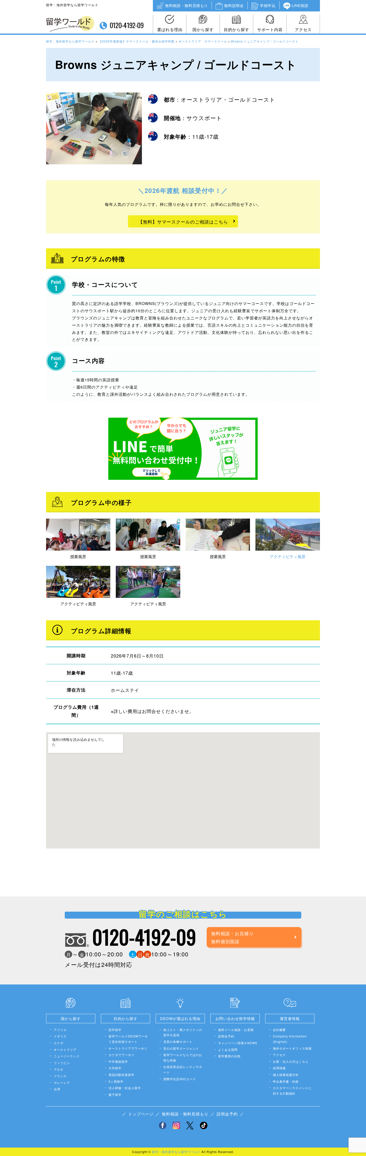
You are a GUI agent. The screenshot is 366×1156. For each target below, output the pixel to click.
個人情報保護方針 (286, 1074)
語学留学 (115, 1029)
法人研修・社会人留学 (125, 1088)
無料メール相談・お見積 (236, 1029)
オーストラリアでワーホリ (128, 1048)
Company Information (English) (290, 1039)
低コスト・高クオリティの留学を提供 (182, 1032)
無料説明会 (234, 5)
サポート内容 (270, 29)
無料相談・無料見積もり (186, 5)
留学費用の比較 (229, 1056)
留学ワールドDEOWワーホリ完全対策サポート (128, 1039)
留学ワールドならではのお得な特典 (182, 1057)
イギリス (60, 1036)
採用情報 (279, 1068)
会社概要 (279, 1029)
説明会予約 (226, 1036)
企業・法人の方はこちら (290, 1061)
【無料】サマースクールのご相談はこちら (183, 221)
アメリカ (60, 1029)
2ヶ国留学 (116, 1081)
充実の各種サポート (177, 1041)
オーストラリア (65, 1049)
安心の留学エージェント (181, 1048)
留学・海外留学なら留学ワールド (176, 1152)
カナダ (58, 1043)
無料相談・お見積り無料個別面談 (232, 937)
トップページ (141, 1114)
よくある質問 (228, 1049)
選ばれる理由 (170, 29)
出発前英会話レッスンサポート (182, 1069)
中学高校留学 (118, 1061)
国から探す (203, 29)
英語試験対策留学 (121, 1074)
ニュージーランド (67, 1056)
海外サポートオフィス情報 (292, 1048)
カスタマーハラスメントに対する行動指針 (292, 1090)
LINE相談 (300, 5)
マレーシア (62, 1082)
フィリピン (62, 1063)
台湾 (57, 1089)
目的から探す (236, 29)
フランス (60, 1076)
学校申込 (267, 5)
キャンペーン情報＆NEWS (237, 1043)
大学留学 (115, 1068)
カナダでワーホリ (121, 1055)
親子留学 (115, 1094)
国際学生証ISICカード (179, 1079)
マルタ (58, 1069)
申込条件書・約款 (286, 1081)
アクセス (303, 29)
